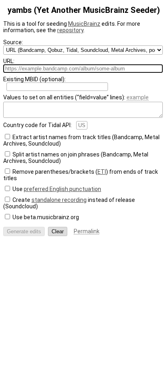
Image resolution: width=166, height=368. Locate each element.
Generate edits (24, 231)
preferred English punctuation (62, 189)
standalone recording (59, 200)
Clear (58, 231)
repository (70, 30)
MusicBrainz (84, 24)
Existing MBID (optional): (34, 79)
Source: (13, 42)
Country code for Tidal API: (37, 125)
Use (56, 189)
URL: (9, 61)
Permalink (87, 231)
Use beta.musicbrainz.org (45, 217)
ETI (102, 172)
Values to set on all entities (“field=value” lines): (76, 97)
